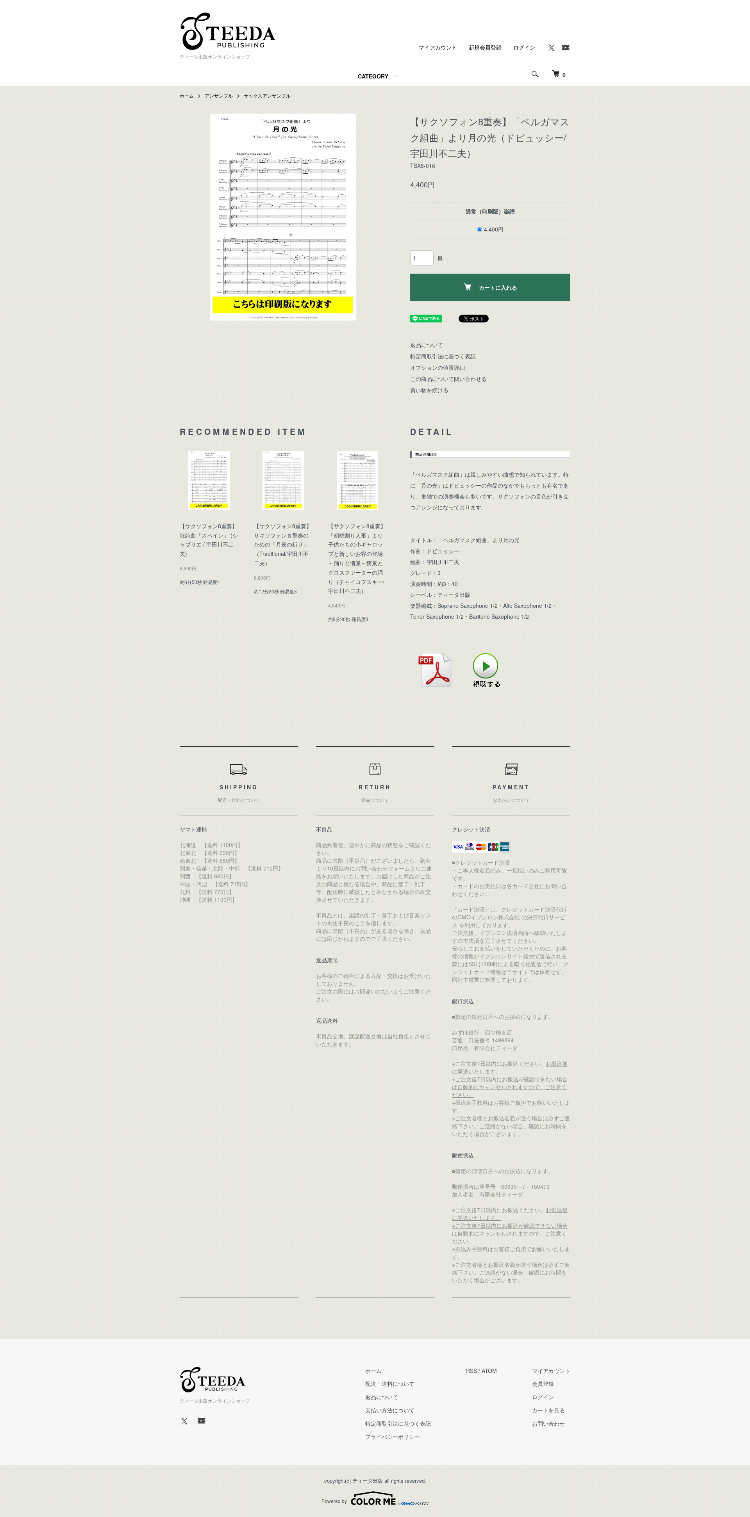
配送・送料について (389, 1383)
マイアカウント (438, 47)
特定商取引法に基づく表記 (443, 356)
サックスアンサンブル (267, 95)
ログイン (524, 47)
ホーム (187, 95)
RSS (471, 1371)
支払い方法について (389, 1410)
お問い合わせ (548, 1423)
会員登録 (543, 1383)
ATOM (489, 1371)
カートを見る (548, 1410)
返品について (426, 345)
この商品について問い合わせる (448, 379)
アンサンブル (219, 95)
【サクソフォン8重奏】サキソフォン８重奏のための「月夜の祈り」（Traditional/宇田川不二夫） (283, 544)
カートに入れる (498, 287)
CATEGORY (373, 76)
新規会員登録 (485, 47)
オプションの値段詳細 (437, 367)
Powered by (334, 1500)
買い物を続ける (429, 390)
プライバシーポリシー (392, 1436)
